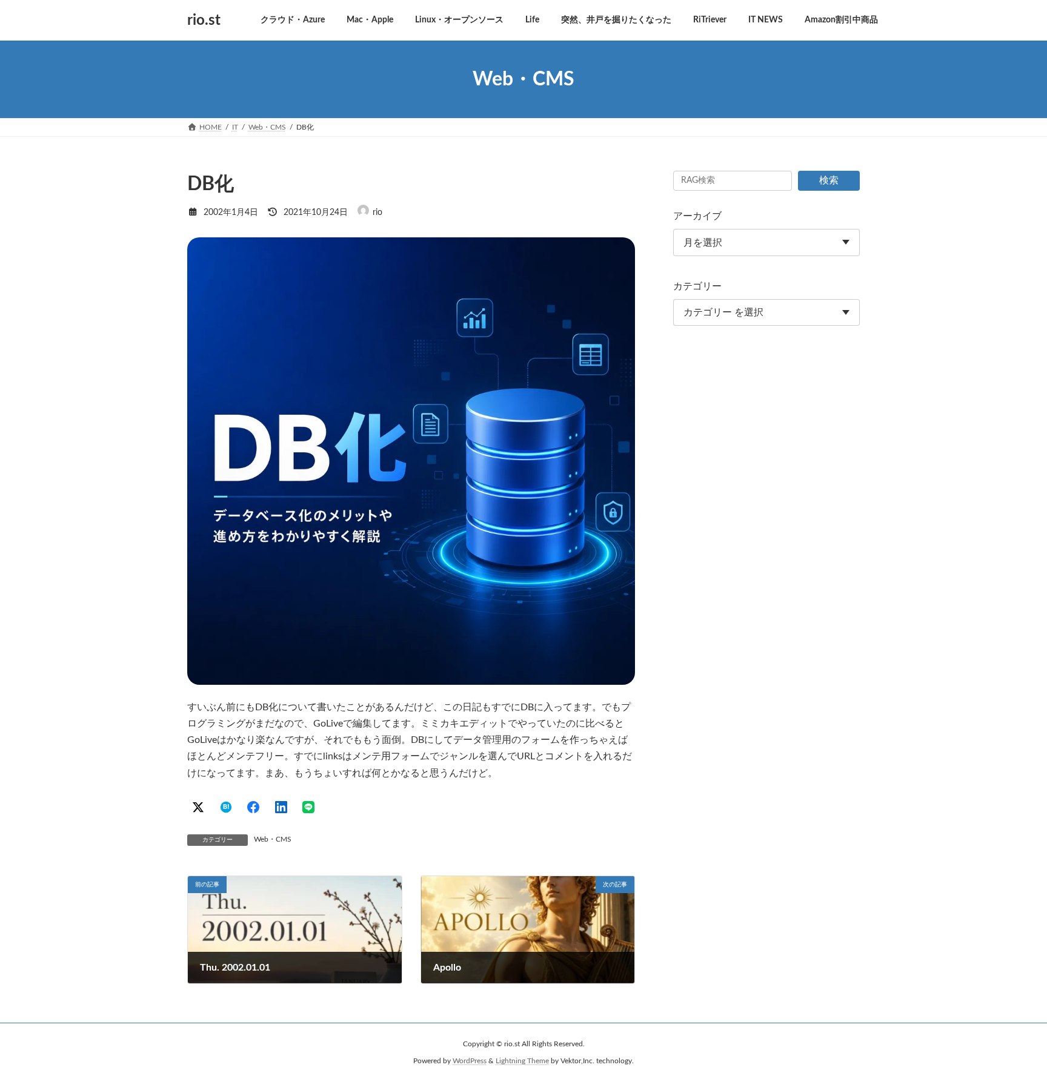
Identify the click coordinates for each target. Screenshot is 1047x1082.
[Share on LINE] (308, 807)
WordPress (470, 1061)
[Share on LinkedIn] (281, 807)
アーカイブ (697, 216)
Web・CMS (272, 839)
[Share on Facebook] (253, 807)
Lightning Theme (522, 1061)
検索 (829, 180)
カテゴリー (697, 286)
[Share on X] (198, 807)
